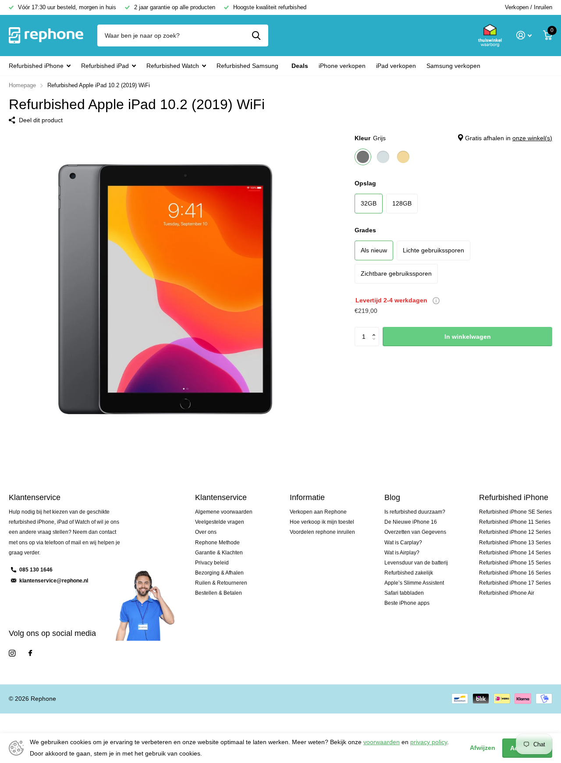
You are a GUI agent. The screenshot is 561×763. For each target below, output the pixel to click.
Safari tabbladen (404, 593)
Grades (365, 230)
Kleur (453, 138)
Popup (436, 300)
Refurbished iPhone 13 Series (515, 542)
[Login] (524, 35)
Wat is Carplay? (403, 542)
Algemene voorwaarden (223, 512)
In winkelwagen (467, 336)
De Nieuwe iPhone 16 (410, 522)
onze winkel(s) (532, 138)
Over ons (206, 532)
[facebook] (30, 653)
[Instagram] (12, 653)
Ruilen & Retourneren (221, 583)
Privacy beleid (212, 563)
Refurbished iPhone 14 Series (515, 553)
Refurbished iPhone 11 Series (514, 522)
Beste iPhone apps (407, 603)
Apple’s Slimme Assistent (414, 583)
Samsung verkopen (453, 65)
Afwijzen (482, 747)
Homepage (22, 85)
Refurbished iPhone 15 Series (515, 563)
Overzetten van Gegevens (415, 532)
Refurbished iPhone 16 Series (515, 573)
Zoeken (256, 35)
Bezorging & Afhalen (219, 573)
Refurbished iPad (105, 65)
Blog (392, 497)
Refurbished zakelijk (408, 573)
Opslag (365, 183)
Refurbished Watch (172, 65)
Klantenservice (221, 497)
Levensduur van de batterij (416, 563)
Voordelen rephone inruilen (322, 532)
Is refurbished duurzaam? (414, 512)
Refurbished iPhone (36, 65)
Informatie (307, 497)
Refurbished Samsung (247, 65)
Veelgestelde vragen (219, 522)
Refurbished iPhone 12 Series (515, 532)
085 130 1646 (36, 570)
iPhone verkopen (342, 65)
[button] (375, 330)
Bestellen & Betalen (218, 593)
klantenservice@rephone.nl (53, 581)
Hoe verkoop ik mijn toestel (322, 522)
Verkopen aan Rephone (318, 512)
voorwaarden (381, 741)
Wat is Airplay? (401, 553)
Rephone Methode (217, 542)
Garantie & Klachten (219, 553)
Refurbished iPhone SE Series (515, 512)
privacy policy (428, 741)
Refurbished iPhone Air (506, 593)
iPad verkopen (396, 65)
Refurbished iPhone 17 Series (515, 583)
